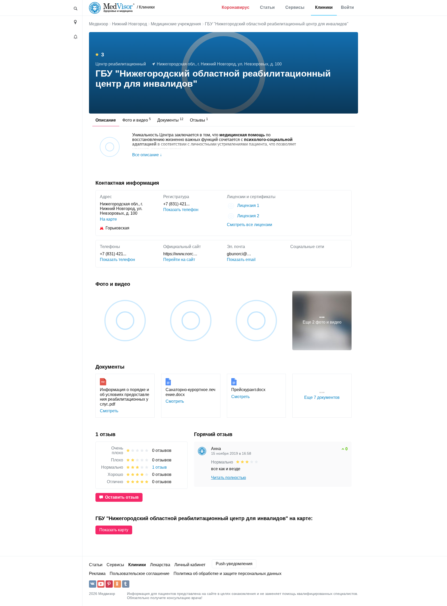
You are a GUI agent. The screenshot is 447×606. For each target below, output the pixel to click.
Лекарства (160, 565)
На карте (108, 219)
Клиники (324, 7)
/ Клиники (146, 7)
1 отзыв (159, 467)
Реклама (97, 573)
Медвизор (98, 24)
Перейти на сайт (179, 259)
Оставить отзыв (122, 497)
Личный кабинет (189, 565)
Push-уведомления (234, 564)
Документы (170, 119)
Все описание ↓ (147, 155)
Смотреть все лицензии (249, 224)
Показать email (241, 259)
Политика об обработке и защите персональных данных (227, 573)
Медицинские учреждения (176, 24)
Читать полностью (228, 477)
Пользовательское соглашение (139, 573)
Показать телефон (180, 209)
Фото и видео (136, 119)
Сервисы (294, 7)
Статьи (267, 7)
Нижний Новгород (129, 24)
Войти (347, 7)
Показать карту (113, 530)
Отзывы (199, 119)
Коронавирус (235, 7)
